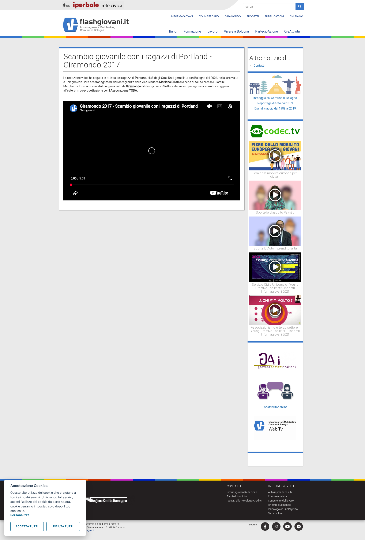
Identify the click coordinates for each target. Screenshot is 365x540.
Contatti (259, 65)
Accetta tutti (27, 526)
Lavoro (212, 31)
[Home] (97, 25)
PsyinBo (293, 509)
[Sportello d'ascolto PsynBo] (275, 195)
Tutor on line (275, 513)
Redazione (250, 492)
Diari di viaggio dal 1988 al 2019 (275, 108)
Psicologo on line (278, 509)
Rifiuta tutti (63, 526)
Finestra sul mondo (279, 504)
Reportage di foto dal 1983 (275, 103)
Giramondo (233, 16)
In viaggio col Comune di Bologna (275, 98)
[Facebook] (265, 526)
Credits (257, 500)
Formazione (192, 31)
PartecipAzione (266, 31)
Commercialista (277, 496)
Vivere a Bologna (236, 31)
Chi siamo (296, 16)
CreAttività (292, 31)
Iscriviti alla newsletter (240, 500)
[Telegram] (298, 526)
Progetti (253, 16)
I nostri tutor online (275, 407)
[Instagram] (276, 526)
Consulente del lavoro (281, 500)
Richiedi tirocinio (237, 496)
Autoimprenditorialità (280, 492)
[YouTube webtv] (287, 526)
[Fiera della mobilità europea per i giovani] (275, 155)
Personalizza (19, 515)
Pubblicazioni (274, 16)
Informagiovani (182, 16)
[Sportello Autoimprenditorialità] (275, 231)
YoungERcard (209, 16)
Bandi (173, 31)
